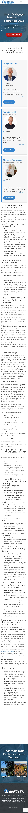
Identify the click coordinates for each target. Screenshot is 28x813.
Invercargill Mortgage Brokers (15, 776)
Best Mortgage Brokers (7, 651)
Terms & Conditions (15, 807)
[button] (2, 770)
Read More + (21, 96)
